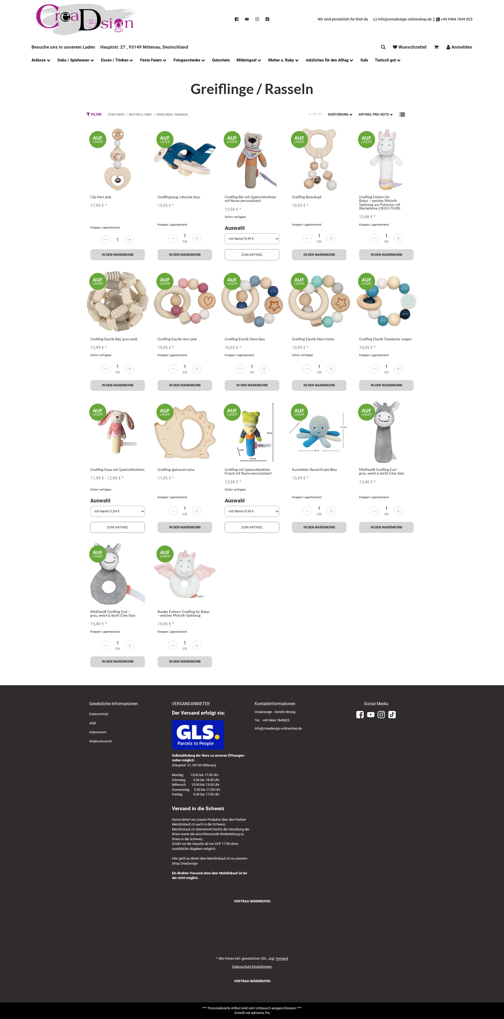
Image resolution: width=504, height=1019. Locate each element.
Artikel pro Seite (374, 114)
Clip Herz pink (100, 197)
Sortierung (338, 114)
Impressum (97, 732)
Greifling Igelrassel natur (176, 469)
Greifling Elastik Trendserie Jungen (385, 339)
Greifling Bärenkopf (306, 197)
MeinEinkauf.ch (183, 824)
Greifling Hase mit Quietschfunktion (117, 469)
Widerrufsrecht (100, 741)
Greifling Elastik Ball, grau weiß (113, 339)
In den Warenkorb (117, 255)
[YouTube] (247, 19)
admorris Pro (260, 1013)
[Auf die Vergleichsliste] (131, 137)
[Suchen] (383, 47)
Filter (95, 114)
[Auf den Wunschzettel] (141, 137)
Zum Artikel (252, 255)
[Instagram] (257, 19)
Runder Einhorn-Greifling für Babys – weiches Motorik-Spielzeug (184, 613)
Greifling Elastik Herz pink (177, 339)
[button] (402, 114)
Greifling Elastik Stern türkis (313, 339)
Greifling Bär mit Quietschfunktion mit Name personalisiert (250, 199)
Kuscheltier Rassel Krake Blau (314, 469)
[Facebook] (237, 19)
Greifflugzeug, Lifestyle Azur (179, 197)
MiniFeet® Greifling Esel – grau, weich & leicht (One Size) (381, 471)
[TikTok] (267, 19)
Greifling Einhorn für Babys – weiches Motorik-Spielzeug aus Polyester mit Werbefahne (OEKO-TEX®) (379, 202)
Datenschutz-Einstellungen (252, 967)
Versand (282, 958)
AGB (92, 723)
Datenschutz (98, 714)
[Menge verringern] (105, 239)
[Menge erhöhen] (129, 239)
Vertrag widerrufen (252, 901)
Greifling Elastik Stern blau (245, 339)
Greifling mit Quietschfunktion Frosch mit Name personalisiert (248, 471)
